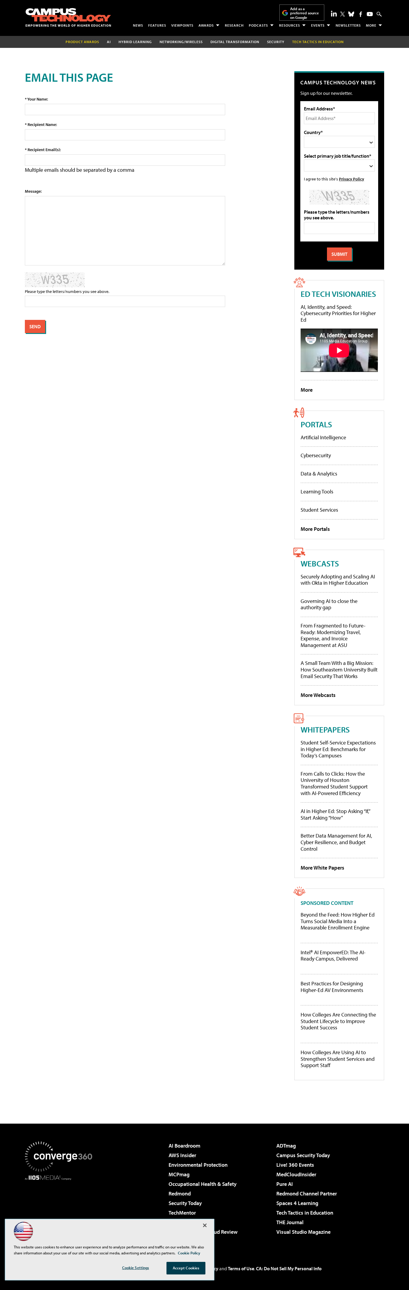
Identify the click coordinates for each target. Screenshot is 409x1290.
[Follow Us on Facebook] (360, 14)
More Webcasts (318, 695)
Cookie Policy (189, 1253)
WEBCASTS (320, 563)
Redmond (180, 1193)
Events (318, 25)
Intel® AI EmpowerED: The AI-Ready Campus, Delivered (333, 955)
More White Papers (322, 867)
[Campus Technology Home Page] (68, 17)
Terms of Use (241, 1268)
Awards (206, 25)
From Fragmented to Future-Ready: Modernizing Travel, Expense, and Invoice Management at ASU (333, 635)
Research (234, 25)
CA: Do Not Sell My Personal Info (289, 1268)
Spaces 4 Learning (297, 1203)
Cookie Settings (135, 1267)
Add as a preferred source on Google (304, 13)
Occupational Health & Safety (203, 1183)
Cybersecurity (316, 455)
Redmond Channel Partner (306, 1193)
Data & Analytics (319, 473)
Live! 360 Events (295, 1164)
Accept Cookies (186, 1267)
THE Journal (290, 1222)
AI (109, 41)
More (371, 25)
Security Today (185, 1203)
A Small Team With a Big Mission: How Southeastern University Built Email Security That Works (339, 669)
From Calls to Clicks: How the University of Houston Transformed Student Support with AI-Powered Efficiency (334, 783)
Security (275, 41)
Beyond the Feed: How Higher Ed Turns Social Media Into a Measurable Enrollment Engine (338, 921)
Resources (289, 25)
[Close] (204, 1225)
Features (157, 25)
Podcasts (258, 25)
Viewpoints (182, 25)
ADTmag (286, 1145)
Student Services (319, 509)
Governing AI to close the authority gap (329, 604)
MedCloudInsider (296, 1174)
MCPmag (179, 1174)
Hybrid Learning (135, 41)
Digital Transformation (234, 41)
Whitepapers (325, 729)
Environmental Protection (198, 1164)
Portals (316, 424)
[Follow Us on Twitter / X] (342, 14)
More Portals (315, 528)
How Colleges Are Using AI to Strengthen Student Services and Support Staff (338, 1059)
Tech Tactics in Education (304, 1212)
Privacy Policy (351, 179)
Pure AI (284, 1183)
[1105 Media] (61, 1210)
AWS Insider (182, 1155)
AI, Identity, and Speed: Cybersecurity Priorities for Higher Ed (338, 313)
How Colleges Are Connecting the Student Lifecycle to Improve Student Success (338, 1021)
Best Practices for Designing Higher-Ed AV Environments (332, 986)
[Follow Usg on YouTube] (370, 14)
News (138, 25)
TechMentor (182, 1212)
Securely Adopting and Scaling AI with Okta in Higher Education (338, 579)
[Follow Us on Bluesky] (351, 14)
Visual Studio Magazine (303, 1231)
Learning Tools (317, 491)
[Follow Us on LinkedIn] (334, 13)
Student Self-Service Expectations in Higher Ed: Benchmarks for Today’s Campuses (338, 749)
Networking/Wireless (181, 41)
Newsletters (348, 25)
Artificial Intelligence (323, 437)
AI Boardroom (184, 1145)
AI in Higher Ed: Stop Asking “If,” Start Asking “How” (335, 814)
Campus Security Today (303, 1155)
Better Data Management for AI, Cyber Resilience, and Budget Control (336, 842)
